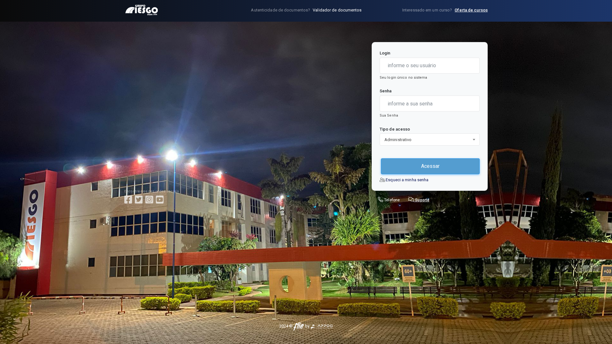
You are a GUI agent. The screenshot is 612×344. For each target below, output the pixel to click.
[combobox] (430, 139)
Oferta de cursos (471, 10)
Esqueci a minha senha (407, 179)
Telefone (392, 200)
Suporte (421, 200)
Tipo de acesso (395, 129)
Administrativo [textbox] (398, 139)
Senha (386, 91)
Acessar (430, 166)
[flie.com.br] (298, 326)
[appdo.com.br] (321, 326)
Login (385, 53)
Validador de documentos (337, 10)
